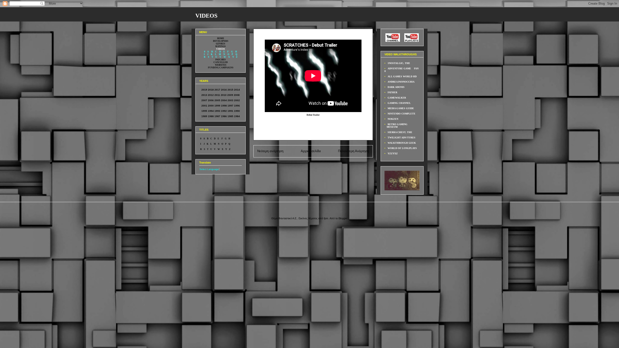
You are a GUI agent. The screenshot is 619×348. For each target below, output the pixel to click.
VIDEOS (206, 16)
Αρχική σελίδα (311, 151)
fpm (326, 218)
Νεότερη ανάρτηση (270, 151)
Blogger (343, 218)
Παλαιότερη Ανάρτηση (353, 151)
